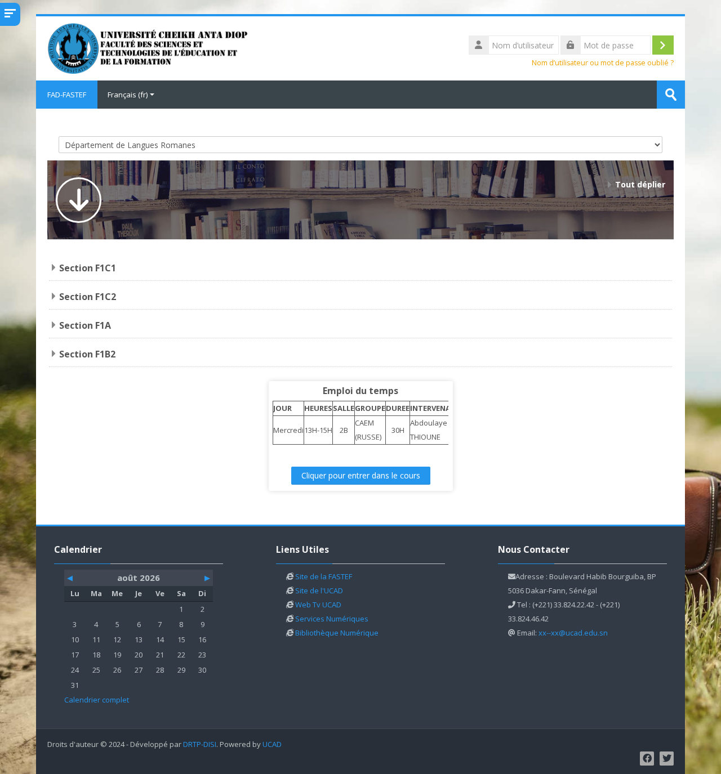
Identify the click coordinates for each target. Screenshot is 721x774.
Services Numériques (331, 619)
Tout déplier (640, 184)
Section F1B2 (87, 354)
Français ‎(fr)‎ (128, 95)
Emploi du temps (360, 390)
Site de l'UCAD (319, 590)
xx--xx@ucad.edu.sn (573, 633)
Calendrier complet (96, 700)
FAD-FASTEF (66, 95)
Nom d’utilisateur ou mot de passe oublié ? (603, 63)
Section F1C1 (87, 268)
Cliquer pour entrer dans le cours (360, 475)
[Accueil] (148, 47)
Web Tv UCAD (318, 604)
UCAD (272, 744)
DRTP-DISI (199, 744)
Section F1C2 (87, 296)
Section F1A (85, 325)
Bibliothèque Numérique (337, 633)
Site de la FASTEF (323, 576)
